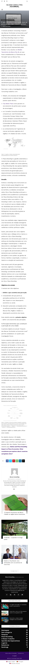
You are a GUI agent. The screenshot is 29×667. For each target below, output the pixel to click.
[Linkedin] (20, 460)
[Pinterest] (13, 460)
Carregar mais (14, 571)
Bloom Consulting (6, 26)
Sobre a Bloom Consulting (10, 653)
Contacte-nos (21, 653)
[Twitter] (7, 1)
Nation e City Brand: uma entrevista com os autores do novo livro (13, 562)
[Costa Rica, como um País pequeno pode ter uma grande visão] (4, 613)
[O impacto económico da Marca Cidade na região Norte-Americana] (14, 504)
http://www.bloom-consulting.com (14, 479)
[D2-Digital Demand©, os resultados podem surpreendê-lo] (4, 606)
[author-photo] (14, 475)
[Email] (23, 460)
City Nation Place (8, 103)
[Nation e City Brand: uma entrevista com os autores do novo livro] (14, 554)
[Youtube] (22, 594)
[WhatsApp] (17, 460)
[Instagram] (4, 1)
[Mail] (14, 489)
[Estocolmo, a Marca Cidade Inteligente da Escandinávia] (4, 619)
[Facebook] (2, 1)
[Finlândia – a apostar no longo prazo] (14, 529)
